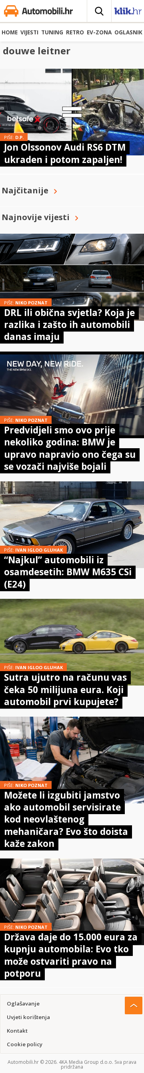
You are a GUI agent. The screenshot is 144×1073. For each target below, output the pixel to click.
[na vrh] (133, 1005)
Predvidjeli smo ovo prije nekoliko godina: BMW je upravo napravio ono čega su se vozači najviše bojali (70, 448)
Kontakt (17, 1030)
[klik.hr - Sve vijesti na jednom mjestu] (128, 12)
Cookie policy (24, 1044)
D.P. (19, 137)
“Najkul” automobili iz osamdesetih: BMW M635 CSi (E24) (68, 572)
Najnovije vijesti (36, 217)
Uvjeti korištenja (28, 1017)
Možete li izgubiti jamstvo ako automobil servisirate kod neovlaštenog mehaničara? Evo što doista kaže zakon (66, 819)
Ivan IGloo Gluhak (39, 550)
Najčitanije (25, 190)
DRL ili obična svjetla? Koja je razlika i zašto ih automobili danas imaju (69, 324)
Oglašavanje (23, 1003)
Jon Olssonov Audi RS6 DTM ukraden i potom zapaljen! (65, 153)
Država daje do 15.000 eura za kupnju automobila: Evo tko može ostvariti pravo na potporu (71, 955)
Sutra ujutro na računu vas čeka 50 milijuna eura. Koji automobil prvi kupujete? (65, 689)
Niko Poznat (31, 303)
